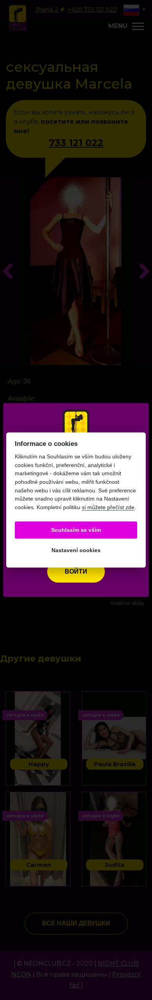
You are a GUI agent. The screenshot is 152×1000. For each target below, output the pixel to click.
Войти (76, 571)
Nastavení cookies (76, 550)
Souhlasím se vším (76, 530)
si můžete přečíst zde (108, 507)
